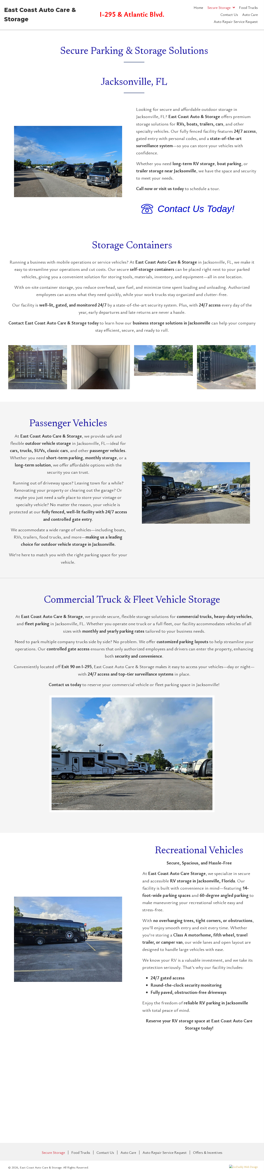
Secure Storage (53, 1152)
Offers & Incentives (207, 1152)
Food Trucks (80, 1152)
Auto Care (128, 1152)
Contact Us (105, 1152)
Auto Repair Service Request (165, 1152)
